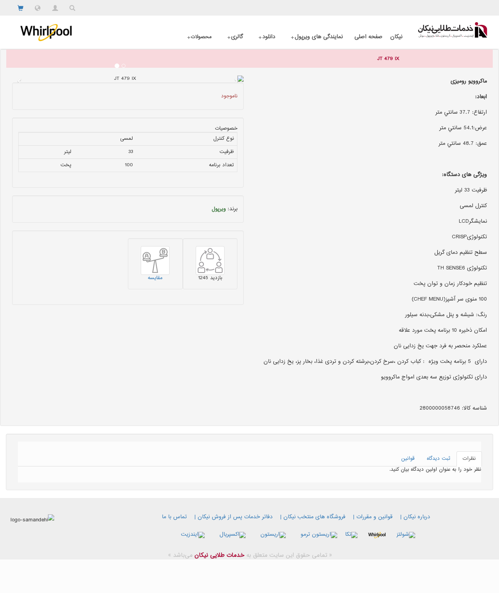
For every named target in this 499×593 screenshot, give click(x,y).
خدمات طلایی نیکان (218, 555)
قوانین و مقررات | (373, 517)
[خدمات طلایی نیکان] (452, 30)
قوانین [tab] (407, 458)
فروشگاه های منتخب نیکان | (312, 517)
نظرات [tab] (469, 458)
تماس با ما (174, 517)
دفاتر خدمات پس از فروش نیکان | (234, 517)
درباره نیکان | (415, 517)
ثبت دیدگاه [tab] (438, 458)
